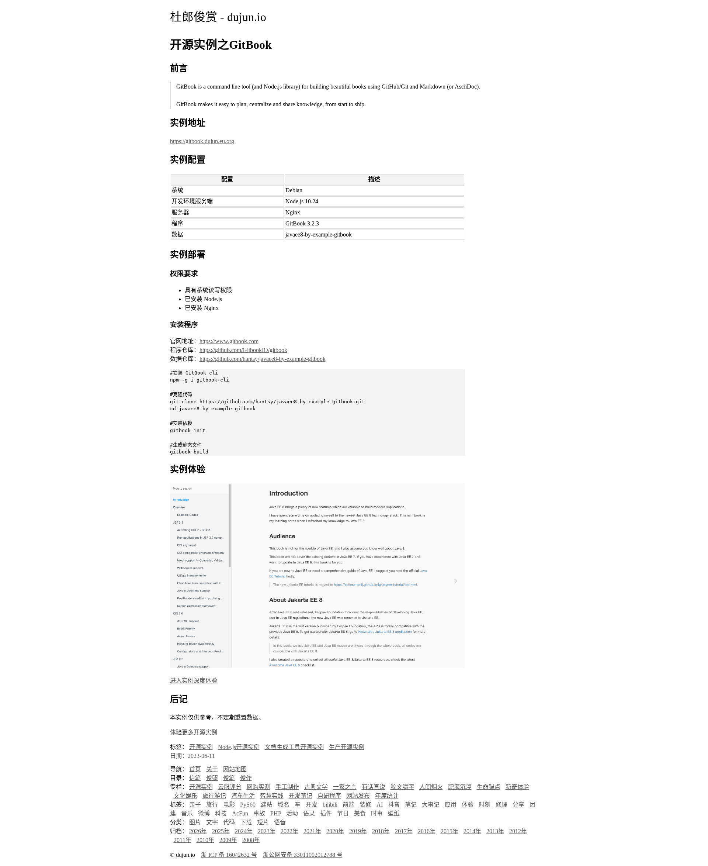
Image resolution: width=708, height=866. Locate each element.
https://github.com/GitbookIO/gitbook (243, 350)
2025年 (221, 831)
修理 (501, 804)
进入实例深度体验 (193, 680)
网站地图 (235, 769)
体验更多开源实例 (193, 732)
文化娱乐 (185, 796)
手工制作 (287, 787)
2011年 (182, 840)
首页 (195, 769)
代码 (229, 822)
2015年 (449, 831)
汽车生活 (243, 796)
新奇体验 (517, 787)
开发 (311, 804)
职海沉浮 (460, 787)
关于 (212, 769)
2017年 (404, 831)
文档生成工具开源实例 (294, 747)
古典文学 (316, 787)
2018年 (381, 831)
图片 (195, 822)
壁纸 (394, 813)
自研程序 (329, 796)
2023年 (266, 831)
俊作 (246, 778)
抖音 (394, 804)
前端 (348, 804)
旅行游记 (214, 796)
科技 (221, 813)
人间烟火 (431, 787)
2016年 (426, 831)
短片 (263, 822)
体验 (467, 804)
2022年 (289, 831)
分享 (518, 804)
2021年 (312, 831)
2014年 (472, 831)
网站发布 (358, 796)
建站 (267, 804)
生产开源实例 (346, 747)
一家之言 (345, 787)
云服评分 (230, 787)
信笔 (195, 778)
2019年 (358, 831)
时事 (377, 813)
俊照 (212, 778)
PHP (275, 813)
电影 (229, 804)
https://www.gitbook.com (228, 341)
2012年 (518, 831)
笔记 (411, 804)
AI (379, 804)
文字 (212, 822)
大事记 (431, 804)
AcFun (240, 813)
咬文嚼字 (402, 787)
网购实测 (258, 787)
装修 (365, 804)
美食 (360, 813)
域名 (283, 804)
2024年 (244, 831)
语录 (309, 813)
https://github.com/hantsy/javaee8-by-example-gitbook (262, 359)
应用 (451, 804)
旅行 (212, 804)
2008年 (251, 840)
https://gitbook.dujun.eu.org (202, 141)
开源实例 (201, 747)
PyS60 (248, 804)
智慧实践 (272, 796)
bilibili (330, 804)
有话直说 (373, 787)
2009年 (228, 840)
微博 (204, 813)
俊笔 (229, 778)
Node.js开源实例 (239, 747)
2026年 (198, 831)
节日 (343, 813)
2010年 (205, 840)
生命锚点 (488, 787)
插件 (326, 813)
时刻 (484, 804)
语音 (280, 822)
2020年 (335, 831)
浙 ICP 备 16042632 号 (229, 855)
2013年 (495, 831)
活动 (292, 813)
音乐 (187, 813)
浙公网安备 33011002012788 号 (303, 855)
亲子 (195, 804)
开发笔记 (300, 796)
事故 (259, 813)
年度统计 (387, 796)
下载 (246, 822)
